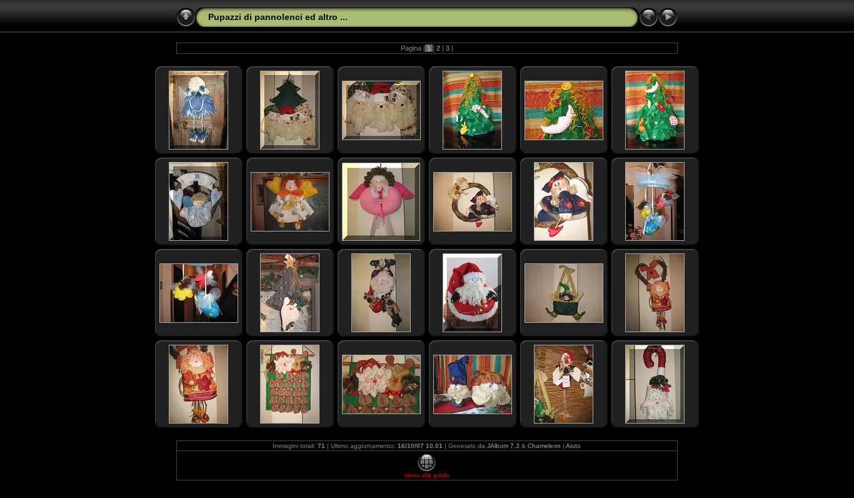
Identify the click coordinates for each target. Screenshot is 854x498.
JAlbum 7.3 (503, 445)
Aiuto (573, 445)
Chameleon (544, 445)
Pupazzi (224, 17)
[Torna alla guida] (426, 469)
